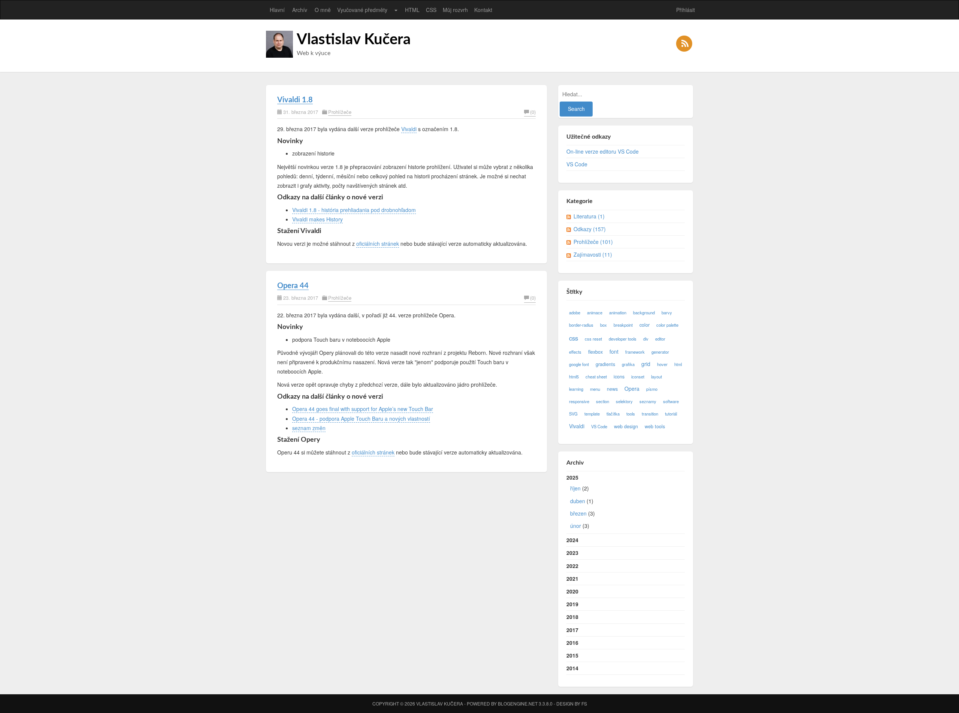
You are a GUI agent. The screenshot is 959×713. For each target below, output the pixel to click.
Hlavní (277, 9)
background (644, 312)
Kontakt (483, 9)
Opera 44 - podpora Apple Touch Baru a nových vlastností (361, 418)
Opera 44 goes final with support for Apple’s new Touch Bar (362, 409)
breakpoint (623, 325)
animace (594, 312)
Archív (299, 9)
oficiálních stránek (377, 243)
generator (660, 352)
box (603, 325)
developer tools (622, 339)
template (592, 414)
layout (656, 377)
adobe (574, 312)
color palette (667, 325)
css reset (593, 339)
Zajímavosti (593, 254)
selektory (624, 401)
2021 (572, 578)
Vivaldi (409, 129)
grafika (628, 364)
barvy (667, 312)
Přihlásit (685, 9)
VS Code (576, 164)
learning (576, 389)
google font (579, 364)
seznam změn (309, 428)
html (678, 364)
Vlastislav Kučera (354, 39)
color (644, 324)
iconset (637, 377)
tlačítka (613, 414)
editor (660, 339)
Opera (631, 388)
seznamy (647, 401)
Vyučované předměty (362, 9)
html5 (574, 377)
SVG (573, 414)
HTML (412, 9)
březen (578, 513)
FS (584, 703)
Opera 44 (293, 286)
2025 (580, 501)
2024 (572, 540)
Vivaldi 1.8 (295, 100)
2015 (572, 655)
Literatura (589, 216)
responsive (579, 401)
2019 (572, 604)
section (602, 401)
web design (626, 426)
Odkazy (590, 229)
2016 (572, 642)
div (645, 339)
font (613, 351)
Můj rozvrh (455, 9)
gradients (605, 364)
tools (630, 414)
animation (617, 312)
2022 (572, 566)
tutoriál (671, 414)
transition (650, 414)
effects (575, 352)
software (671, 401)
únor (575, 525)
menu (595, 389)
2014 (572, 668)
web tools (655, 426)
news (612, 389)
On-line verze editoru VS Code (602, 151)
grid (645, 364)
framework (635, 352)
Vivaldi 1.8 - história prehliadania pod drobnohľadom (354, 210)
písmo (651, 389)
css (573, 337)
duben (577, 501)
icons (619, 376)
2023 (572, 552)
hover (662, 364)
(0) (533, 111)
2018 (572, 616)
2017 (572, 630)
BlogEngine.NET (518, 703)
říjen (575, 488)
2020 (572, 591)
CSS (431, 9)
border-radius (581, 325)
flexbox (595, 351)
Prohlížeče (339, 111)
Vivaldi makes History (317, 219)
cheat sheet (596, 377)
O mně (323, 9)
